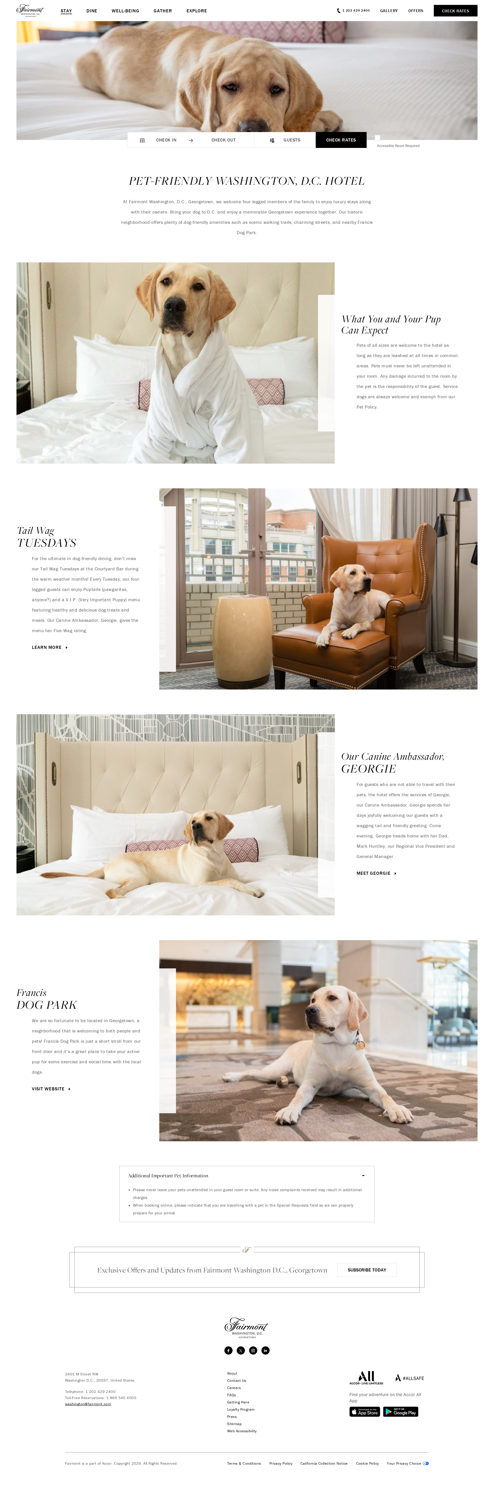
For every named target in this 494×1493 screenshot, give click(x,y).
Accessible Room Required (398, 146)
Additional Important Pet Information (168, 1175)
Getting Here (238, 1402)
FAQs (231, 1395)
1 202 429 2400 (100, 1391)
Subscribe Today (367, 1270)
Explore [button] (197, 11)
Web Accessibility (242, 1431)
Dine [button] (92, 11)
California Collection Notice (324, 1463)
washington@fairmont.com (88, 1403)
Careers (234, 1387)
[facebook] (228, 1350)
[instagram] (253, 1350)
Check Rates (341, 140)
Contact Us (236, 1380)
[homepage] (38, 10)
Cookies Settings (408, 1463)
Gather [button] (163, 11)
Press (232, 1416)
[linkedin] (265, 1350)
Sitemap (234, 1423)
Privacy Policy (280, 1463)
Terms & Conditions (244, 1463)
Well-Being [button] (125, 11)
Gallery (389, 10)
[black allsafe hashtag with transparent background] (408, 1377)
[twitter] (241, 1350)
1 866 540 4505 (121, 1397)
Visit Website (49, 1089)
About (232, 1373)
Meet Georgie (374, 873)
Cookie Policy (367, 1463)
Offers (416, 10)
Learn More (47, 647)
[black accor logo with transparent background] (366, 1377)
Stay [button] (66, 11)
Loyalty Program (241, 1409)
